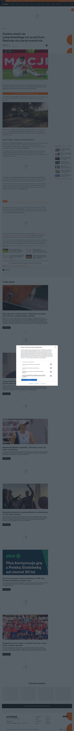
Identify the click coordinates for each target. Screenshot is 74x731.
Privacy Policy (43, 383)
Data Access (37, 383)
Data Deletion (31, 383)
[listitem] (37, 362)
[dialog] (37, 365)
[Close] (56, 347)
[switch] (50, 364)
